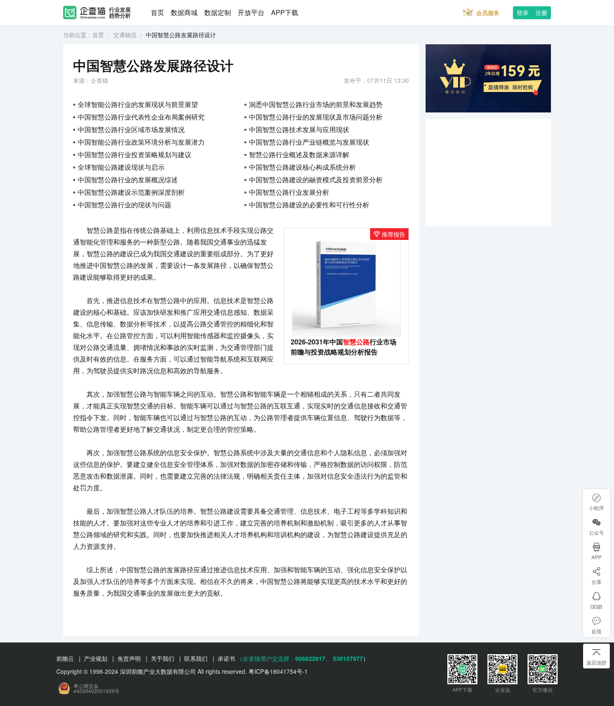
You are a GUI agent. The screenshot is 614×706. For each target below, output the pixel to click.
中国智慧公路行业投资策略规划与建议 (134, 154)
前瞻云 (65, 658)
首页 (157, 12)
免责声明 (129, 658)
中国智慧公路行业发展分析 (289, 192)
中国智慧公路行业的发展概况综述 (128, 179)
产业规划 (95, 658)
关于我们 (162, 658)
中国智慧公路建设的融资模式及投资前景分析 (316, 179)
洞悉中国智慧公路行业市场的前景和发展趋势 (316, 104)
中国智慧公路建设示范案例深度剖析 (131, 192)
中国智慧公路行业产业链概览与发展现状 (309, 142)
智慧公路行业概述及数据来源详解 (299, 154)
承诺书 (226, 658)
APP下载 (284, 12)
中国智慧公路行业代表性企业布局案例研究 (141, 117)
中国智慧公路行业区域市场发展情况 (131, 129)
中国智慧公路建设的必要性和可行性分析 (309, 204)
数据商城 (184, 12)
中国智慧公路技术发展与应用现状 (299, 129)
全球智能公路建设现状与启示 (121, 167)
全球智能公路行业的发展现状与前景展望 (138, 104)
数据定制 (217, 12)
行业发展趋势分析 (120, 13)
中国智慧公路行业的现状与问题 (124, 204)
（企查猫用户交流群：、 (284, 658)
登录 (522, 12)
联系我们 (196, 658)
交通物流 (125, 35)
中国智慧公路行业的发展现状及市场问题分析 (316, 117)
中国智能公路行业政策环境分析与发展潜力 (141, 142)
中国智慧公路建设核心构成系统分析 (302, 167)
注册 (541, 12)
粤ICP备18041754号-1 (278, 671)
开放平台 (251, 12)
